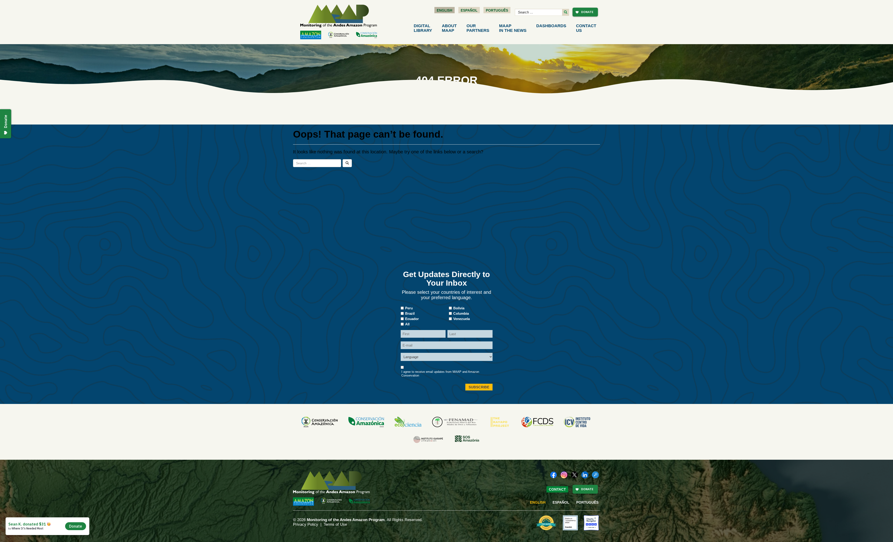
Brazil (410, 313)
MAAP (512, 28)
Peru (409, 308)
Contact (586, 28)
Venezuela (461, 319)
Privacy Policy (305, 524)
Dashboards (551, 25)
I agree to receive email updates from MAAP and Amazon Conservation (440, 373)
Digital (423, 28)
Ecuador (412, 319)
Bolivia (458, 308)
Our (477, 28)
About (449, 28)
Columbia (461, 313)
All (407, 324)
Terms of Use (335, 524)
